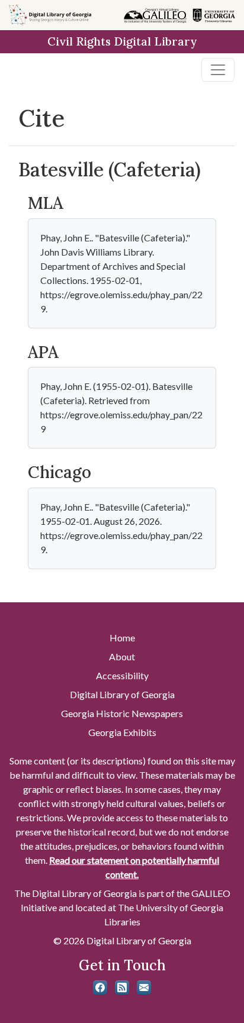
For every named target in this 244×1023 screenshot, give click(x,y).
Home (122, 637)
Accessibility (122, 675)
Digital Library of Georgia (122, 694)
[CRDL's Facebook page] (100, 987)
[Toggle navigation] (218, 70)
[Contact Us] (144, 987)
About (122, 656)
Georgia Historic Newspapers (122, 713)
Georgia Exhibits (122, 732)
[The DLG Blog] (122, 987)
